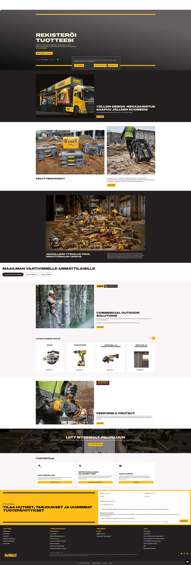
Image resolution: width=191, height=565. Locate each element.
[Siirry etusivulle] (11, 555)
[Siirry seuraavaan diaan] (153, 338)
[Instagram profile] (184, 553)
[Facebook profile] (181, 553)
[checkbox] (100, 509)
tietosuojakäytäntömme (114, 521)
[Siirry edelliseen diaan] (150, 338)
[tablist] (95, 274)
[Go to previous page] (36, 59)
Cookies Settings (79, 65)
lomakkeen (165, 521)
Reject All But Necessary (100, 65)
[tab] (13, 274)
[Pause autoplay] (57, 59)
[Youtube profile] (187, 553)
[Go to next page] (54, 59)
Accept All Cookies (113, 65)
